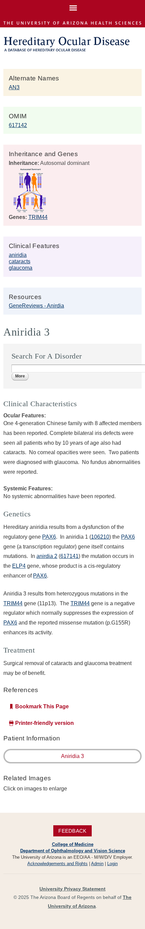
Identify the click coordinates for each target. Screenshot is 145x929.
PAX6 (49, 537)
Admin (97, 863)
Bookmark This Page (42, 706)
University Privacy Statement (72, 888)
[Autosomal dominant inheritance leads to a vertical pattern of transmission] (30, 211)
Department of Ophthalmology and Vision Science (72, 850)
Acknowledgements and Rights (57, 863)
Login (112, 863)
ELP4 (19, 566)
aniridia (18, 255)
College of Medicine (72, 844)
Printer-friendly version (44, 723)
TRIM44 (38, 217)
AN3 (14, 87)
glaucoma (20, 268)
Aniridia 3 (72, 756)
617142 (18, 125)
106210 (100, 537)
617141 (69, 556)
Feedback (72, 831)
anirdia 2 (46, 556)
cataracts (19, 261)
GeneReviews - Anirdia (36, 306)
